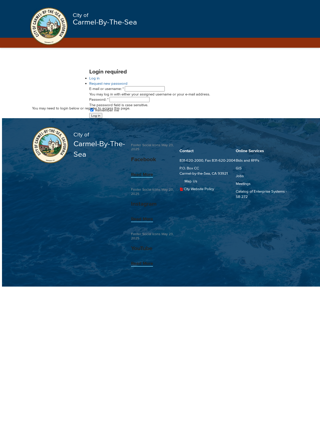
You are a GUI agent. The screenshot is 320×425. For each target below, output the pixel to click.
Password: (98, 99)
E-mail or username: (106, 88)
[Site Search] (284, 5)
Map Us (190, 181)
